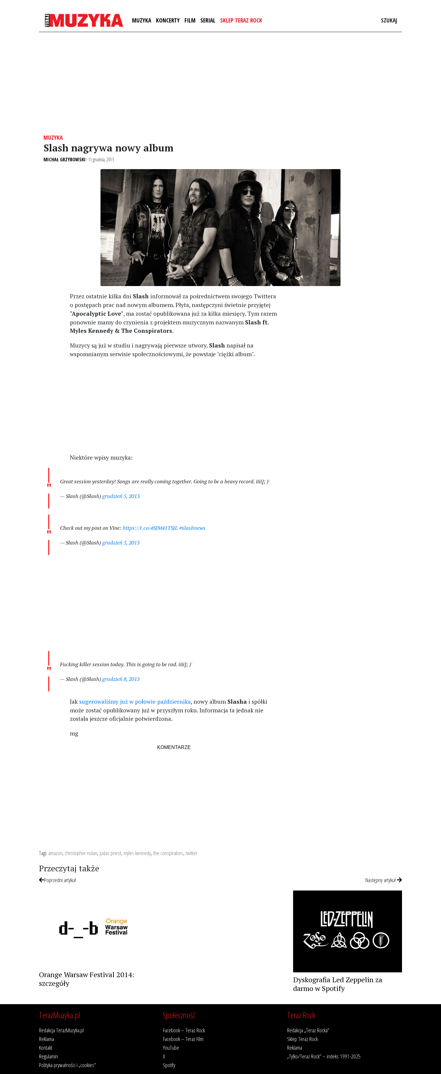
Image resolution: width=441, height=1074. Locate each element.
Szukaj (389, 20)
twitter (191, 853)
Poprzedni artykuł (60, 880)
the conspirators (168, 853)
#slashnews (192, 527)
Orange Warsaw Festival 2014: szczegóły (86, 979)
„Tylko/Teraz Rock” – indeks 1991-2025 (324, 1056)
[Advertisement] (220, 83)
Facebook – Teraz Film (183, 1039)
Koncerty (168, 20)
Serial (207, 20)
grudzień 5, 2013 (121, 496)
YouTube (171, 1047)
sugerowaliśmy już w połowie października (135, 701)
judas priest (110, 853)
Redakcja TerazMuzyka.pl (61, 1030)
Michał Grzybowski (65, 159)
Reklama (46, 1039)
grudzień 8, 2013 (121, 678)
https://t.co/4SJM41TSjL (150, 527)
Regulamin (48, 1056)
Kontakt (45, 1047)
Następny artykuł (381, 880)
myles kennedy (137, 853)
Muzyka (141, 20)
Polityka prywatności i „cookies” (67, 1065)
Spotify (169, 1065)
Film (190, 20)
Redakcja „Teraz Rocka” (308, 1030)
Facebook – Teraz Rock (184, 1030)
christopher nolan (81, 853)
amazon (55, 853)
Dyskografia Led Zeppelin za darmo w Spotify (337, 984)
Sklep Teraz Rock (241, 20)
